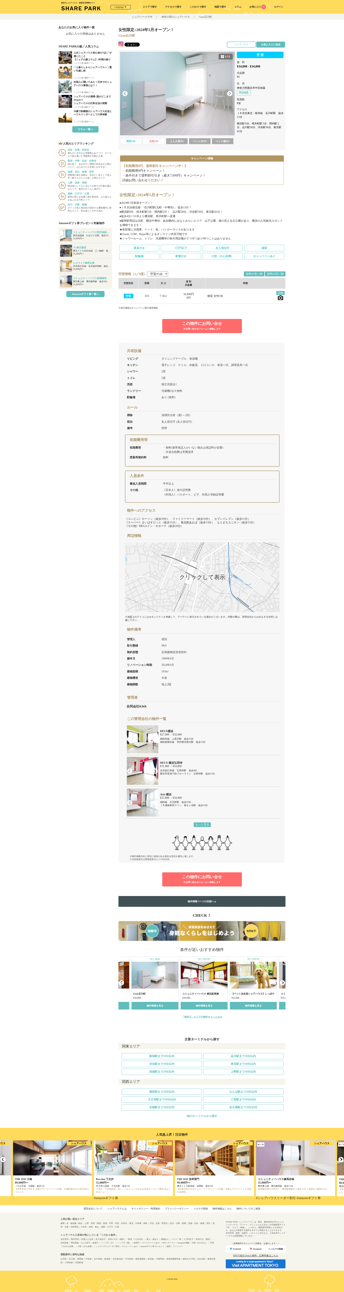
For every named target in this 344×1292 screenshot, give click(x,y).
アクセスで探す (173, 6)
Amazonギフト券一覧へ (85, 294)
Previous (125, 94)
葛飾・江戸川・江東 (110, 1227)
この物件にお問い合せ (202, 325)
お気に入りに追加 (270, 44)
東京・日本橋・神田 (138, 1223)
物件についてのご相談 (248, 1208)
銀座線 (107, 1259)
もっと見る (202, 824)
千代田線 (129, 1259)
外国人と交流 (87, 1239)
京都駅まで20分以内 (161, 1107)
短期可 (137, 1243)
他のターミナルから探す (202, 1116)
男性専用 (75, 1239)
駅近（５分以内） (136, 1239)
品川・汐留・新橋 (178, 1223)
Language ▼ (120, 7)
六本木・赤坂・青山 (90, 1227)
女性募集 (64, 1243)
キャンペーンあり (264, 256)
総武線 (151, 1259)
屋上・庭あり (152, 1239)
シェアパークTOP (142, 16)
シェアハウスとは (117, 1208)
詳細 (280, 292)
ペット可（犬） (108, 1243)
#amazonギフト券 (106, 1198)
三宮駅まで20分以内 (243, 1099)
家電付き (181, 256)
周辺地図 (243, 92)
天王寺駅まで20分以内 (162, 1099)
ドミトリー (178, 1246)
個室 (264, 248)
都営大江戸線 (189, 1259)
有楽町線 (79, 1262)
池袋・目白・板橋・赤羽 (199, 1223)
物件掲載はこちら (222, 1208)
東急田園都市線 (173, 1259)
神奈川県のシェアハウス (175, 16)
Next (230, 94)
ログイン (278, 6)
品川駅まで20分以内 (243, 1056)
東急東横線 (140, 1259)
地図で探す (220, 6)
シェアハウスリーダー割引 (108, 1246)
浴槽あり (165, 1239)
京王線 (72, 1259)
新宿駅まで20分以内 (161, 1056)
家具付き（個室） (204, 1239)
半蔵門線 (160, 1259)
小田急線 (69, 1262)
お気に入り (256, 6)
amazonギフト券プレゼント (152, 1246)
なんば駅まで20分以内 (243, 1091)
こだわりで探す (198, 6)
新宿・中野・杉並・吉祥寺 (115, 1223)
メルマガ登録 (201, 1208)
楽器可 (96, 1243)
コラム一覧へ (85, 129)
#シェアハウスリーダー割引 (276, 1198)
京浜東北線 (118, 1259)
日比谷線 (201, 1259)
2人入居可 (85, 1243)
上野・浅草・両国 (93, 1223)
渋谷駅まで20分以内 (161, 1063)
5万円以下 (181, 248)
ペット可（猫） (124, 1243)
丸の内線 (98, 1259)
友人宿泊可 (223, 248)
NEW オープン (168, 1243)
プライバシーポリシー (177, 1208)
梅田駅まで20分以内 (161, 1091)
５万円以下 (189, 1239)
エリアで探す (150, 6)
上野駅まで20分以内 (243, 1071)
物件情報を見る (155, 1005)
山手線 (63, 1259)
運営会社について (93, 1208)
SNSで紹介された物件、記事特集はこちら (255, 1255)
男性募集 (75, 1243)
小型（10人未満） (222, 256)
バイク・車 (176, 1239)
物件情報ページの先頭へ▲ (202, 901)
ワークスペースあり (151, 1243)
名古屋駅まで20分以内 (243, 1107)
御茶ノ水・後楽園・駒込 (71, 1223)
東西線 (80, 1259)
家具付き (139, 248)
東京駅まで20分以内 (243, 1063)
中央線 (89, 1259)
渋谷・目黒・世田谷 (159, 1223)
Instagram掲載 (183, 1243)
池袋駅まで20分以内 (161, 1071)
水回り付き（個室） (117, 1239)
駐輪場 (139, 256)
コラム (237, 6)
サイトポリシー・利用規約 (145, 1208)
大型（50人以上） (200, 1243)
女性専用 (64, 1239)
